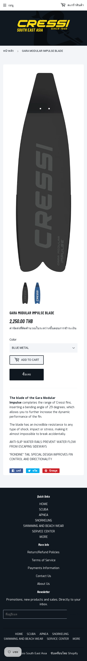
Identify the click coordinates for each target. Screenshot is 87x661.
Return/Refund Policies (43, 552)
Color (13, 339)
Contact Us (43, 576)
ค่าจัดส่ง (15, 328)
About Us (43, 584)
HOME (43, 504)
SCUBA (43, 510)
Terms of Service (44, 560)
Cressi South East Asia (32, 653)
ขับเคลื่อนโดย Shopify (64, 653)
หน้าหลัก (8, 51)
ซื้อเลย (26, 374)
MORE (43, 537)
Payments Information (43, 568)
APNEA (43, 515)
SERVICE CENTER (43, 531)
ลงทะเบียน (75, 614)
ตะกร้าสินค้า (75, 5)
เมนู (11, 5)
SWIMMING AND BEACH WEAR (43, 526)
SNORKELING (43, 520)
